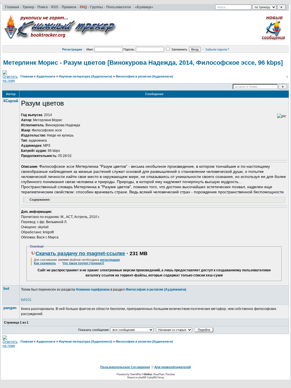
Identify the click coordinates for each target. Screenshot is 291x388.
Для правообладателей (172, 367)
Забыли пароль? (217, 49)
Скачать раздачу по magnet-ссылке (80, 253)
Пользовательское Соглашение (125, 367)
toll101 (26, 300)
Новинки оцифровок (93, 289)
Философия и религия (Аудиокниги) (144, 76)
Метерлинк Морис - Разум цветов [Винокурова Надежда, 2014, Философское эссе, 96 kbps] (143, 62)
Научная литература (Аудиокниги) (85, 76)
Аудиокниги (45, 76)
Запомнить (179, 49)
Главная (26, 76)
